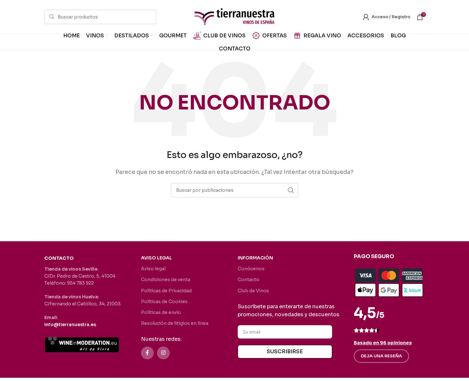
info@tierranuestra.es (70, 324)
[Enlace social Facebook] (147, 353)
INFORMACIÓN (255, 258)
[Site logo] (234, 16)
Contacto (248, 279)
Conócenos (251, 269)
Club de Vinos (253, 291)
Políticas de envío (161, 312)
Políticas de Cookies (164, 301)
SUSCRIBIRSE (285, 351)
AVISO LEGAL (156, 258)
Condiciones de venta (165, 279)
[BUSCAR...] (291, 190)
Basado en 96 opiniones (383, 343)
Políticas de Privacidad (166, 291)
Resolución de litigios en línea (174, 323)
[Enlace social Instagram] (163, 353)
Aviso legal (153, 269)
